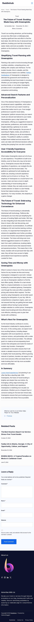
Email (3, 510)
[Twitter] (10, 577)
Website (3, 520)
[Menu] (32, 3)
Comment (4, 483)
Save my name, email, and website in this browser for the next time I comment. (16, 533)
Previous (9, 416)
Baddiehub (8, 3)
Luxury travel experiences (9, 373)
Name (3, 500)
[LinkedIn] (7, 577)
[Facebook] (2, 577)
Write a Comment (17, 29)
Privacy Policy (29, 620)
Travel (17, 16)
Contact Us (20, 620)
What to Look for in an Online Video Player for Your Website (15, 411)
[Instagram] (5, 577)
